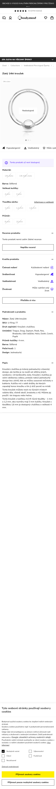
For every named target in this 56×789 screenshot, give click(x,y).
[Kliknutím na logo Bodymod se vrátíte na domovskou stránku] (28, 18)
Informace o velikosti (44, 202)
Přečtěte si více (28, 300)
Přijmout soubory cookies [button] (28, 774)
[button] (28, 233)
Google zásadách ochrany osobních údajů (31, 737)
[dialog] (28, 746)
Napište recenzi (28, 247)
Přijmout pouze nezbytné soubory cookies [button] (28, 782)
